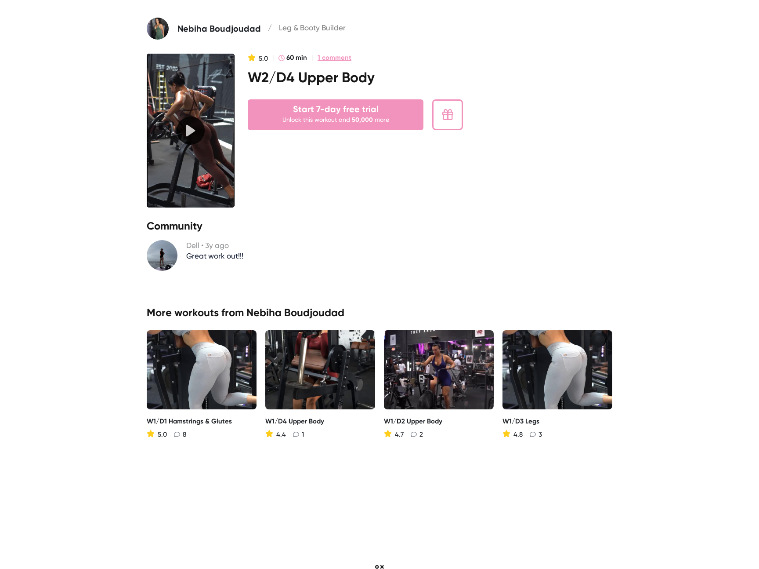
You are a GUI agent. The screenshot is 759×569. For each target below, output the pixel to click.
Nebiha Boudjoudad (295, 312)
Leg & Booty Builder (312, 27)
